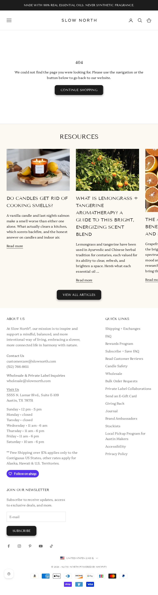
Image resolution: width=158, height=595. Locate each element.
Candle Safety (116, 365)
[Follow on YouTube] (41, 546)
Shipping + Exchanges (122, 328)
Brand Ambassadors (121, 418)
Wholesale (113, 373)
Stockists (112, 426)
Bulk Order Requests (121, 381)
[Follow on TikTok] (51, 546)
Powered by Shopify (93, 566)
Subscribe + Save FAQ (122, 351)
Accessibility (115, 446)
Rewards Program (119, 343)
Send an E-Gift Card (121, 396)
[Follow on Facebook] (9, 546)
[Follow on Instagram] (19, 546)
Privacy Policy (116, 453)
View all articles (79, 295)
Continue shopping (79, 90)
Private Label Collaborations (128, 388)
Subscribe (21, 531)
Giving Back (114, 403)
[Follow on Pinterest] (30, 546)
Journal (111, 411)
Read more (15, 245)
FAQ (108, 336)
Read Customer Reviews (124, 358)
